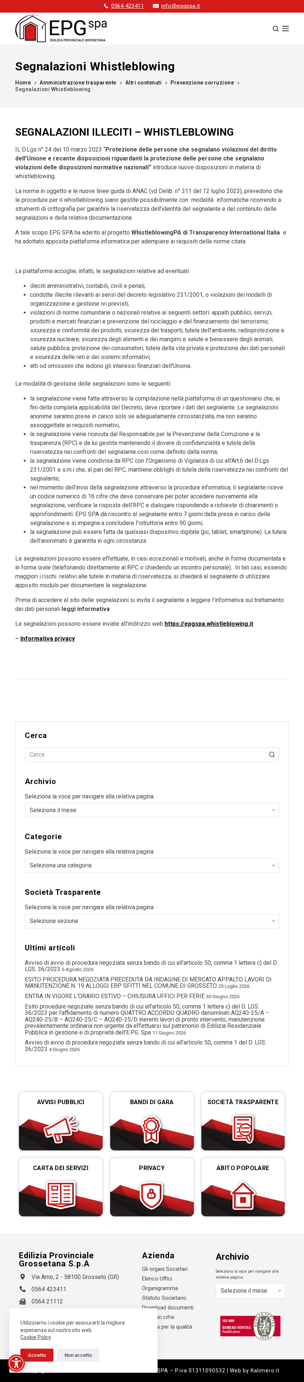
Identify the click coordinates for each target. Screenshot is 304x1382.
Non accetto (78, 1355)
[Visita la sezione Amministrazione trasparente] (243, 1129)
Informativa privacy (47, 638)
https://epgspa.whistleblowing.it (209, 623)
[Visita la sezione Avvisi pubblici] (61, 1129)
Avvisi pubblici (61, 1102)
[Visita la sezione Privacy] (152, 1195)
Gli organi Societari (165, 1269)
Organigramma (160, 1288)
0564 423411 (127, 6)
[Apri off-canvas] (285, 28)
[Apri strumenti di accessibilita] (16, 1363)
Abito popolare (243, 1168)
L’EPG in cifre (158, 1317)
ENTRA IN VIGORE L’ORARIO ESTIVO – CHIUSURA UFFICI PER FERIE (115, 996)
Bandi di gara (152, 1102)
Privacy (152, 1168)
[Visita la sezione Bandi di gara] (152, 1129)
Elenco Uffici (157, 1278)
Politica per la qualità (167, 1326)
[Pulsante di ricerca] (271, 754)
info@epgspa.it (180, 6)
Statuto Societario (164, 1298)
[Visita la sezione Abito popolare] (243, 1195)
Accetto (37, 1355)
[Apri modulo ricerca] (275, 28)
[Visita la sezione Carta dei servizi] (61, 1195)
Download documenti (168, 1307)
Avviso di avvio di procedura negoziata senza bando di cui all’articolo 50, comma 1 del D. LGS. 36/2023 (145, 1046)
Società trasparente (243, 1102)
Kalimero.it (265, 1370)
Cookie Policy (35, 1337)
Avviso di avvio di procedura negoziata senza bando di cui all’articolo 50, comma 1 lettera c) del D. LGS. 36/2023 (151, 966)
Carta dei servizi (61, 1168)
